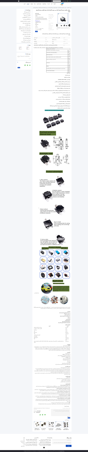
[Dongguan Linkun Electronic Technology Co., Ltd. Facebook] (19, 1)
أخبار (51, 3)
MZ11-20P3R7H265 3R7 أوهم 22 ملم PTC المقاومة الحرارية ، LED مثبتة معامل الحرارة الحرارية (31, 445)
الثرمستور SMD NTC (27, 17)
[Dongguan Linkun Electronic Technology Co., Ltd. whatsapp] (28, 65)
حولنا (35, 3)
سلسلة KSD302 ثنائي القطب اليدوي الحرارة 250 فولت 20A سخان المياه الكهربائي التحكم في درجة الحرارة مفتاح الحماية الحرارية (37, 429)
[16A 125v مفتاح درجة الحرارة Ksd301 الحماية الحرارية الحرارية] (43, 424)
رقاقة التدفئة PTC (27, 13)
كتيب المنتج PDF (37, 20)
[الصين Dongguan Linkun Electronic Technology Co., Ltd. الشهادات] (20, 48)
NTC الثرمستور (28, 15)
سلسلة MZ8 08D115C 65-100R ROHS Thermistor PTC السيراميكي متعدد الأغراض (45, 442)
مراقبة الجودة (44, 3)
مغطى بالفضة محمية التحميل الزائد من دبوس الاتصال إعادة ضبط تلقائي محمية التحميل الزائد (63, 28)
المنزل (24, 3)
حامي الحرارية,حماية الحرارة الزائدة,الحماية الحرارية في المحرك (59, 402)
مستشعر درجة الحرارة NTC (26, 21)
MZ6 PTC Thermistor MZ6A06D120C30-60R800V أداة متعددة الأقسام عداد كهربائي (45, 445)
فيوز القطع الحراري (27, 38)
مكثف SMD (28, 25)
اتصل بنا (49, 3)
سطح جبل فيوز (28, 36)
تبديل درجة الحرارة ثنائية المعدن (62, 7)
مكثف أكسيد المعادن (27, 23)
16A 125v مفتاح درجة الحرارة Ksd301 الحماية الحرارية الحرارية (43, 429)
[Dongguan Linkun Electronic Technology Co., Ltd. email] (30, 65)
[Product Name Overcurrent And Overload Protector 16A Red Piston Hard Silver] (62, 18)
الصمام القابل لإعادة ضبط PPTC (25, 28)
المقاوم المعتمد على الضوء (26, 30)
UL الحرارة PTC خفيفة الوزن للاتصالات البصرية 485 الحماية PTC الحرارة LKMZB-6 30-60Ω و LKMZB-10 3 (31, 443)
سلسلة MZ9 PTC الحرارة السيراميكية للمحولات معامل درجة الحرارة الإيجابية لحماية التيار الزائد (45, 440)
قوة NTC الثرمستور (27, 19)
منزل (70, 7)
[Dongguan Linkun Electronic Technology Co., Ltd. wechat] (25, 65)
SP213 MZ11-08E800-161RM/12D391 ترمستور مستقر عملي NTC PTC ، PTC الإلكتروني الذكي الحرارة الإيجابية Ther (31, 440)
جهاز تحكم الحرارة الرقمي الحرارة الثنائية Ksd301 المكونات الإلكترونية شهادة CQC (51, 429)
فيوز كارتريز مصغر (27, 40)
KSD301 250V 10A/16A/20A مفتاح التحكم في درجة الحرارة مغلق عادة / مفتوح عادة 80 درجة (58, 429)
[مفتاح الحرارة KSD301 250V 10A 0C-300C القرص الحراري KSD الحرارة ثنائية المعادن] (66, 424)
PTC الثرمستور (36, 437)
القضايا (54, 3)
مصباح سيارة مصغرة (27, 34)
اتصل (36, 31)
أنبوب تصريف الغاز (27, 32)
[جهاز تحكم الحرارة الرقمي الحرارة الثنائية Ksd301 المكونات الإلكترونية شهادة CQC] (51, 424)
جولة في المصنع (39, 3)
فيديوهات (31, 3)
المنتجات (28, 3)
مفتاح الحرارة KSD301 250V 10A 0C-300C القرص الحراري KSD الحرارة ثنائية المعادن (66, 429)
